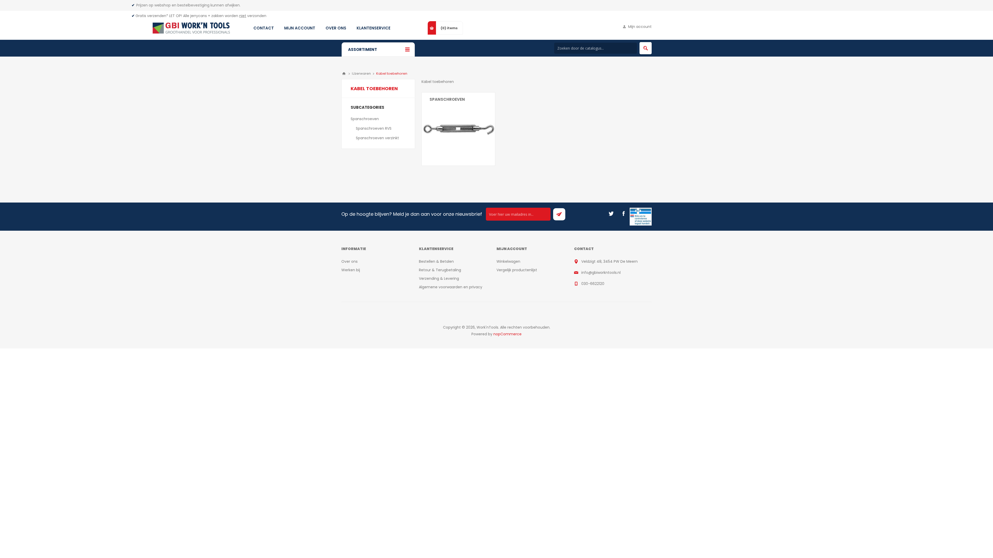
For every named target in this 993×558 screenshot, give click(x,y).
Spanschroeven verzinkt (377, 138)
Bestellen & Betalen (436, 261)
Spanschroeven (447, 99)
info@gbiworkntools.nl (601, 272)
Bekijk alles (439, 109)
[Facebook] (623, 214)
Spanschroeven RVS (374, 128)
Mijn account (640, 26)
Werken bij (350, 270)
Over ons (349, 261)
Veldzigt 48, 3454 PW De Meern (609, 261)
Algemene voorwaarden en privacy (450, 287)
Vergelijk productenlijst (516, 270)
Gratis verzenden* (152, 15)
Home (344, 73)
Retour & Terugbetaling (440, 270)
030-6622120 (592, 283)
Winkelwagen (508, 261)
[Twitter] (611, 214)
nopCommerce (507, 334)
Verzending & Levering (439, 278)
